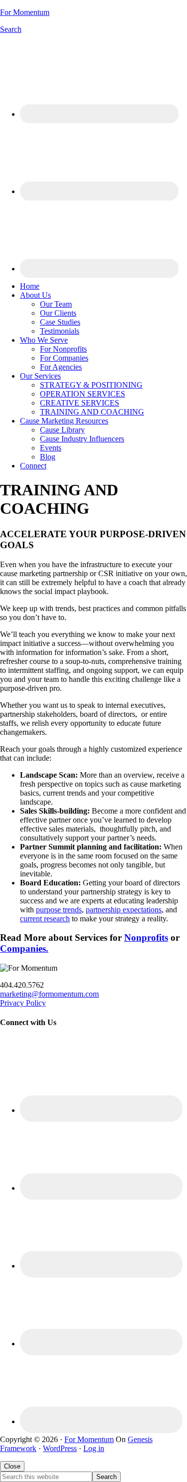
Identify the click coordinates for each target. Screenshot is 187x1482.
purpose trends (59, 909)
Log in (93, 1448)
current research (45, 918)
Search (10, 29)
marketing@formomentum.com (49, 994)
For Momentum (24, 12)
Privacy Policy (23, 1003)
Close (12, 1466)
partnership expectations (124, 909)
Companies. (24, 948)
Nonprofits (146, 937)
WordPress (60, 1448)
